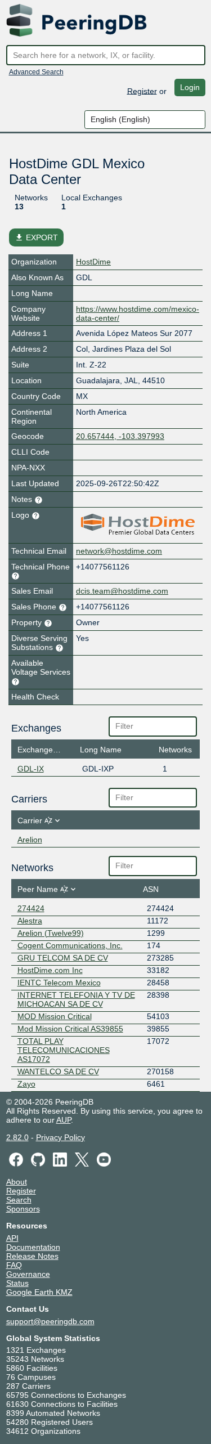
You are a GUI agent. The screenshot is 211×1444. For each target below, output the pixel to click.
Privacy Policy (60, 1137)
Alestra (29, 920)
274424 (30, 908)
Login (190, 87)
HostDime (93, 261)
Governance (28, 1274)
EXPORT (36, 237)
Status (17, 1283)
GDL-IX (30, 768)
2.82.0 (17, 1137)
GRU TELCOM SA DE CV (62, 957)
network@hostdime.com (119, 550)
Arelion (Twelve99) (50, 933)
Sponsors (23, 1208)
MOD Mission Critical (54, 1016)
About (16, 1181)
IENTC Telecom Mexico (59, 982)
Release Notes (32, 1256)
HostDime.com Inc (50, 970)
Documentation (33, 1247)
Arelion (29, 839)
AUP (63, 1119)
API (12, 1238)
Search (19, 1199)
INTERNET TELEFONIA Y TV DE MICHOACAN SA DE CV (76, 999)
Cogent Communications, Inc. (70, 945)
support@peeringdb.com (50, 1321)
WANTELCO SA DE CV (58, 1071)
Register (142, 90)
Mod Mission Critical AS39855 (70, 1028)
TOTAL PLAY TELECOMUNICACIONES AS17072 (63, 1050)
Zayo (26, 1083)
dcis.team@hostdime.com (122, 590)
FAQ (14, 1265)
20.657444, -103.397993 (120, 436)
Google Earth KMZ (39, 1292)
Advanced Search (36, 72)
